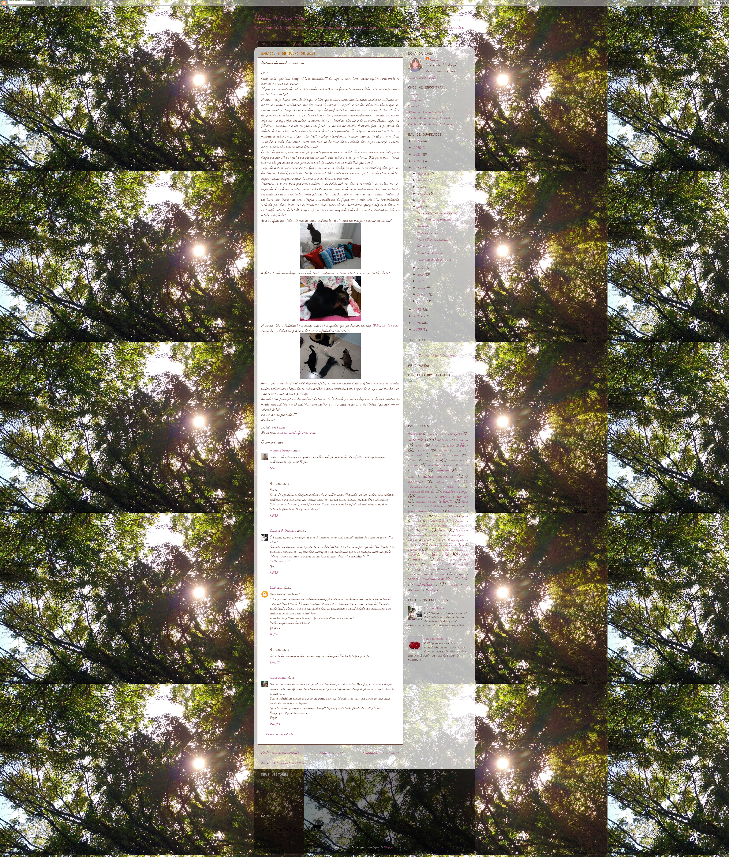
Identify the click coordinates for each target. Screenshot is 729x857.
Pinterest (413, 94)
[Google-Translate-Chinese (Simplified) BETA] (417, 350)
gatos (465, 516)
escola (293, 432)
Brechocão (423, 226)
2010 (417, 323)
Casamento (280, 44)
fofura (437, 516)
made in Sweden (438, 535)
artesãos (462, 439)
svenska (440, 574)
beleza (450, 445)
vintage (432, 590)
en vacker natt (451, 487)
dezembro (424, 173)
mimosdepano (458, 535)
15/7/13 (275, 662)
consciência (434, 465)
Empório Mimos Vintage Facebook (429, 118)
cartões (443, 450)
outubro (423, 187)
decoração (415, 481)
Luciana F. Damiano (283, 530)
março (422, 287)
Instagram (414, 100)
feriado (457, 506)
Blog (264, 44)
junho (421, 268)
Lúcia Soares (278, 677)
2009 (418, 329)
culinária (442, 469)
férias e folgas (417, 511)
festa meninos (456, 511)
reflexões (440, 559)
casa (459, 450)
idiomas (460, 525)
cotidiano (419, 469)
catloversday (439, 455)
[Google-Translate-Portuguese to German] (429, 350)
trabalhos (423, 584)
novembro (424, 180)
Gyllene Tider (437, 521)
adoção (442, 433)
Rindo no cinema (427, 233)
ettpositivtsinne (425, 496)
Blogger (389, 847)
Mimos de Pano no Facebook (425, 112)
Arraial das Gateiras (430, 253)
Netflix (442, 540)
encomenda (414, 491)
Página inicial (331, 752)
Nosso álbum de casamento (433, 239)
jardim (424, 529)
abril (421, 281)
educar (440, 481)
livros (442, 529)
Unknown (276, 587)
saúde (312, 432)
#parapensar (415, 434)
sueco (425, 574)
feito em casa (422, 506)
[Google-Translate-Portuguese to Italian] (435, 350)
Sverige (297, 44)
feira (465, 501)
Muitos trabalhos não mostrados (437, 212)
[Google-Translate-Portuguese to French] (423, 350)
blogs (464, 445)
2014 (417, 161)
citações (412, 460)
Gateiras (450, 516)
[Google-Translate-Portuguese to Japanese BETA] (441, 350)
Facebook (413, 106)
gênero (417, 521)
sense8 (432, 569)
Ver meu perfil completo (423, 77)
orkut (411, 545)
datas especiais (438, 476)
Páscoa (433, 544)
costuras (463, 465)
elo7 (456, 481)
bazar (435, 445)
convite (450, 465)
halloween (458, 520)
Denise (434, 60)
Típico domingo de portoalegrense (437, 219)
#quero (431, 433)
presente (463, 554)
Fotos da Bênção (434, 608)
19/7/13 (275, 724)
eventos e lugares (454, 496)
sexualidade (458, 569)
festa (438, 511)
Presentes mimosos (435, 638)
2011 (417, 316)
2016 (417, 147)
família (302, 432)
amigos (455, 433)
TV (466, 585)
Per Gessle (414, 549)
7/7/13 (274, 515)
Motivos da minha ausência (434, 259)
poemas (412, 554)
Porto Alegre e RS (435, 554)
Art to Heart (444, 440)
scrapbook (462, 564)
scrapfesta (419, 569)
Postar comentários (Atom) (288, 763)
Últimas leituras (427, 246)
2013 (417, 168)
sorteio (411, 574)
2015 (417, 154)
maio (421, 274)
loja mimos (462, 530)
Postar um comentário (279, 734)
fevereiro (423, 294)
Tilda (464, 578)
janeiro (422, 301)
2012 (417, 309)
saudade (433, 564)
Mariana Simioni (281, 450)
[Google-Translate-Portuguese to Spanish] (459, 350)
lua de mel (418, 535)
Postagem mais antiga (381, 752)
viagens (416, 590)
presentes (420, 559)
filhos (411, 516)
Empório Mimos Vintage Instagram (430, 124)
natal (427, 540)
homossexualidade (417, 525)
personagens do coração (441, 549)
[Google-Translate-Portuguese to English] (447, 350)
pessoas (461, 549)
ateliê (419, 445)
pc (463, 545)
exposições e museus (427, 501)
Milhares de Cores (386, 325)
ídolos (411, 530)
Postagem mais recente (280, 752)
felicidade (440, 506)
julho (421, 207)
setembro (423, 193)
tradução (453, 585)
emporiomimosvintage (420, 487)
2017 (417, 141)
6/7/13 (274, 468)
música (412, 540)
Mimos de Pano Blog (280, 18)
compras (431, 459)
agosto (422, 200)
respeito (454, 559)
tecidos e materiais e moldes (430, 578)
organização (457, 540)
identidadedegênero (441, 525)
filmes (422, 516)
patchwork (449, 544)
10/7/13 (275, 634)
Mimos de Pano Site (319, 44)
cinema (456, 455)
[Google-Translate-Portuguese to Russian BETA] (453, 350)
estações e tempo (455, 491)
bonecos (422, 450)
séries (444, 569)
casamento (416, 454)
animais (283, 432)
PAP (421, 545)
